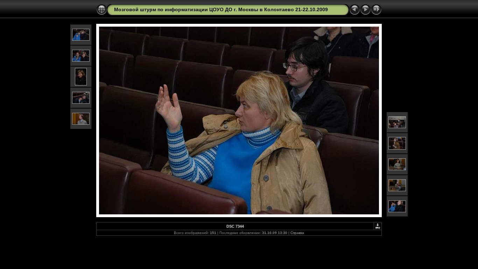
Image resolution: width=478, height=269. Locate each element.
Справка (297, 233)
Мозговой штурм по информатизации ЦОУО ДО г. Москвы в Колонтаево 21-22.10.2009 (221, 9)
